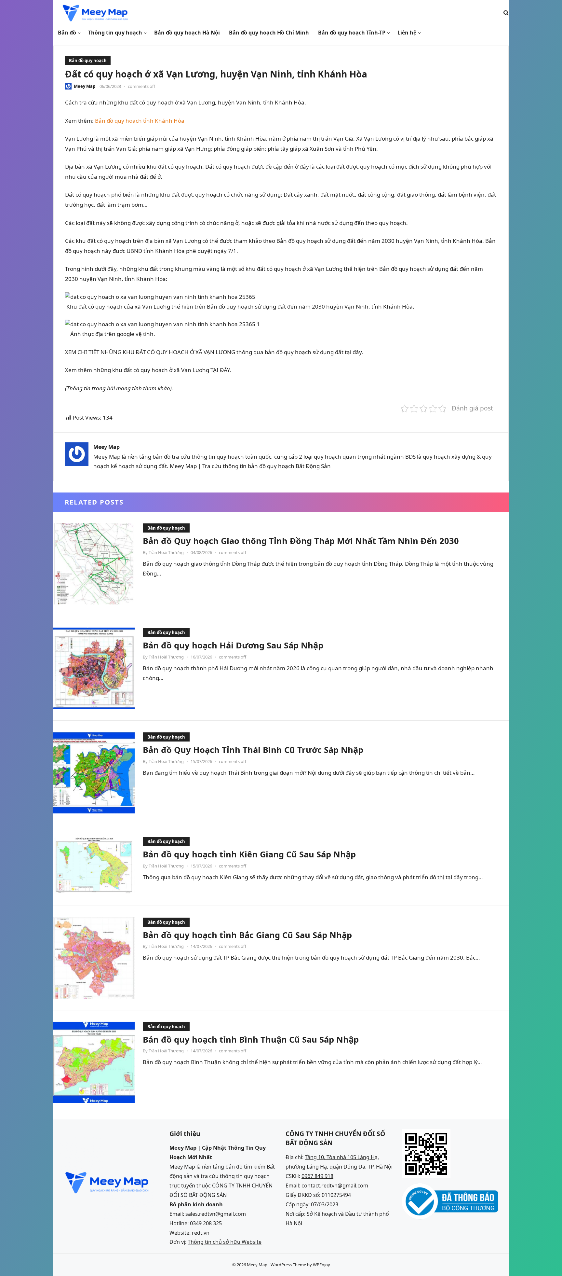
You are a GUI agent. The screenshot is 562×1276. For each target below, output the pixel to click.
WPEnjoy (321, 1265)
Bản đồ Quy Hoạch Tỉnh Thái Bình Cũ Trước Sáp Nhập (253, 749)
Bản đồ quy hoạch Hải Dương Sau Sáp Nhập (233, 645)
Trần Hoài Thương (166, 552)
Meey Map (84, 86)
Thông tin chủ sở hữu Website (224, 1241)
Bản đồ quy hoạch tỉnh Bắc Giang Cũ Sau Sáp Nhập (247, 934)
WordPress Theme (288, 1265)
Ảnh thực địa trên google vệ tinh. (110, 334)
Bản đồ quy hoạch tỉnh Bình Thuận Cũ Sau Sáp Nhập (251, 1039)
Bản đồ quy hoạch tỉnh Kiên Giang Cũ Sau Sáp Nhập (249, 854)
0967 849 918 (317, 1176)
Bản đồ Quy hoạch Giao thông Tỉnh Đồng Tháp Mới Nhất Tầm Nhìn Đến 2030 (301, 540)
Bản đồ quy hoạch (88, 60)
